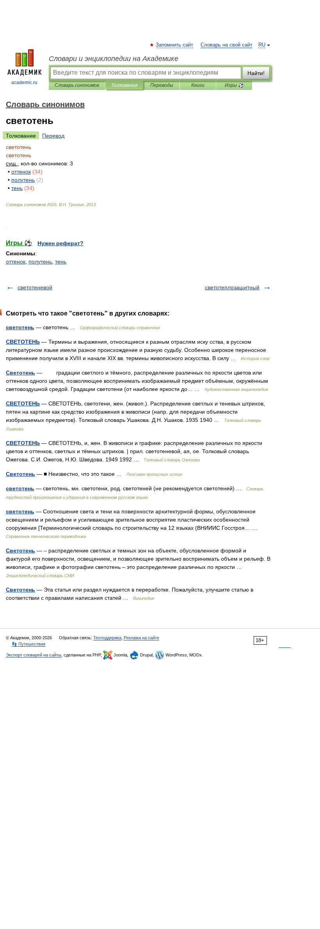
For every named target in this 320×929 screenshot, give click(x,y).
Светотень (20, 372)
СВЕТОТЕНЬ (23, 342)
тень (60, 261)
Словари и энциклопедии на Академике (113, 59)
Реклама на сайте (141, 637)
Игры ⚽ (234, 85)
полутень (40, 261)
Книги (197, 85)
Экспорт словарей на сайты (33, 655)
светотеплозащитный (232, 287)
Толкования (124, 85)
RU (261, 45)
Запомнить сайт (174, 45)
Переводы (161, 85)
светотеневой (35, 287)
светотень (20, 327)
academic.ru (24, 82)
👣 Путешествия (28, 644)
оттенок (15, 261)
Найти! (256, 73)
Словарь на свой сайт (226, 45)
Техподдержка (107, 637)
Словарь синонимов (77, 85)
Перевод (53, 136)
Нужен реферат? (60, 243)
